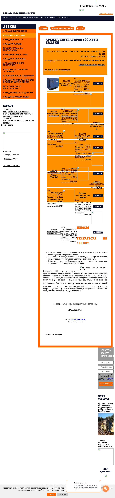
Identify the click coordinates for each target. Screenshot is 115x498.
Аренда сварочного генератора (13, 64)
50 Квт (87, 51)
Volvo (102, 60)
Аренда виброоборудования (18, 93)
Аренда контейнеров (14, 59)
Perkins (77, 60)
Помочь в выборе (53, 334)
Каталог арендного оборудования (27, 17)
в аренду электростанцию (78, 283)
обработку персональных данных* (105, 378)
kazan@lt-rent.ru (78, 319)
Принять (51, 494)
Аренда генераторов (14, 35)
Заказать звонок (106, 14)
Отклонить (62, 494)
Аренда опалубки (12, 44)
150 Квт (93, 56)
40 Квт (80, 51)
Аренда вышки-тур (13, 40)
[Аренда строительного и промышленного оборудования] (20, 5)
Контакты (44, 17)
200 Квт (101, 56)
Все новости (7, 125)
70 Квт (102, 51)
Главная (5, 17)
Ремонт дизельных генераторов (13, 49)
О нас (12, 17)
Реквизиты (53, 17)
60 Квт (94, 51)
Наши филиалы (87, 2)
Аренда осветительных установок (15, 70)
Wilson (95, 60)
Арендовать (98, 83)
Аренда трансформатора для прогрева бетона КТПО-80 (18, 81)
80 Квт (102, 54)
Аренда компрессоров (15, 31)
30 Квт (72, 51)
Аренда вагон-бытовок (15, 54)
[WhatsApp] (80, 10)
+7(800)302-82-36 (93, 6)
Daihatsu (86, 60)
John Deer (68, 60)
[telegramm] (83, 10)
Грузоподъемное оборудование (12, 87)
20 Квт (65, 51)
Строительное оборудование (18, 76)
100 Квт (84, 56)
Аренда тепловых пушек (16, 97)
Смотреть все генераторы (92, 64)
